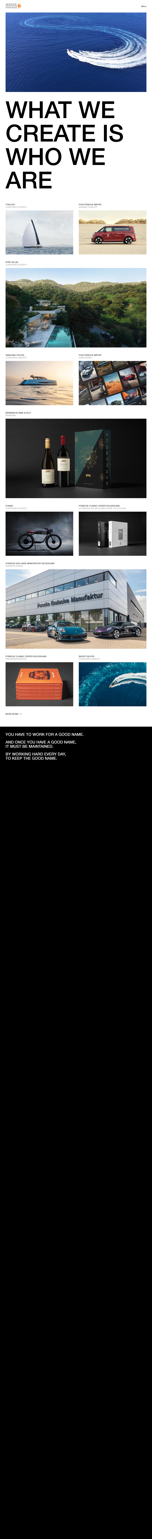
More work (12, 714)
